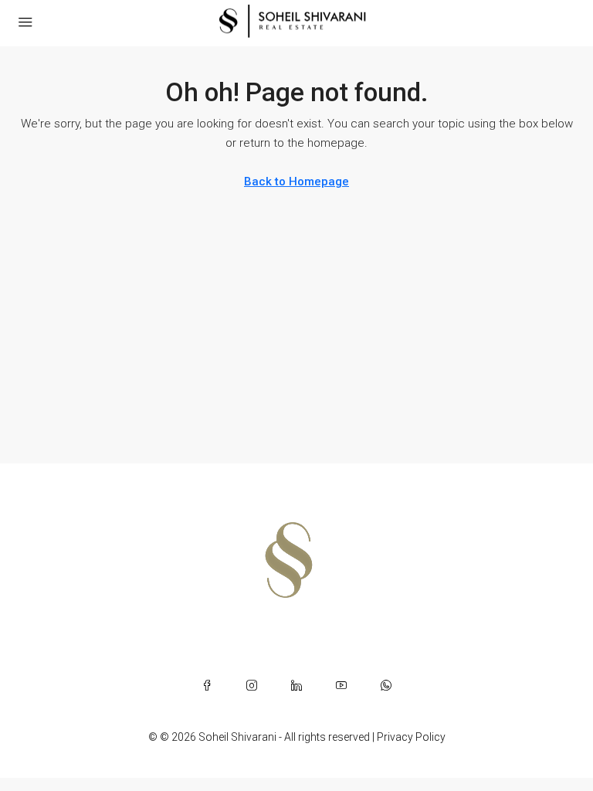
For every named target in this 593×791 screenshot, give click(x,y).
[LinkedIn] (296, 685)
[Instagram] (251, 685)
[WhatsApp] (386, 685)
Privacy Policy (411, 737)
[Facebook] (207, 685)
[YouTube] (341, 685)
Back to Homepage (296, 181)
